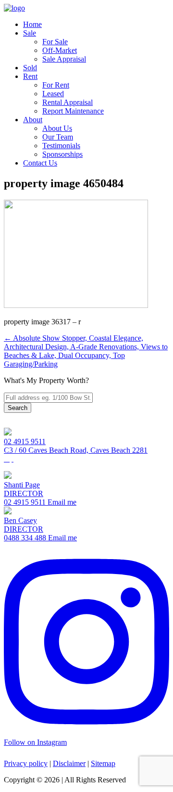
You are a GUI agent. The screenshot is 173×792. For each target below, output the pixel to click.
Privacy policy (26, 763)
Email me (61, 502)
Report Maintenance (73, 111)
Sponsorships (62, 154)
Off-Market (59, 50)
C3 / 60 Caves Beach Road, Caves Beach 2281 (76, 450)
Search (17, 407)
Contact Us (40, 163)
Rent (30, 76)
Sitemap (103, 763)
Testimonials (61, 145)
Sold (30, 68)
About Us (57, 128)
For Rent (55, 85)
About (32, 119)
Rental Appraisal (67, 102)
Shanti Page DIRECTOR (23, 489)
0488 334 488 (25, 538)
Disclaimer (69, 763)
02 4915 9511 (25, 441)
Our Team (57, 137)
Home (32, 24)
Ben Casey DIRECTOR (23, 524)
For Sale (55, 42)
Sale (29, 33)
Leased (53, 93)
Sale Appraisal (64, 59)
